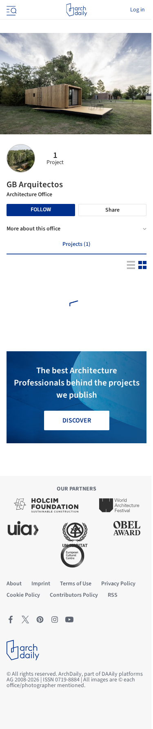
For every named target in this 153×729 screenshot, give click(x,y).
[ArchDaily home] (76, 9)
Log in (137, 10)
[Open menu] (10, 9)
